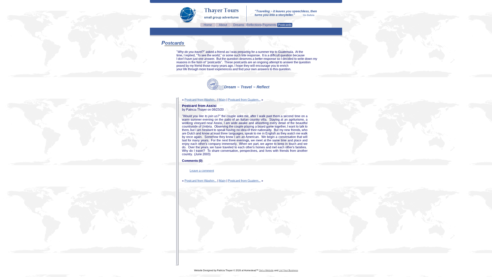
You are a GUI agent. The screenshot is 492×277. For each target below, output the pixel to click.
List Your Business (288, 270)
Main (222, 99)
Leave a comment (202, 170)
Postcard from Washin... (200, 99)
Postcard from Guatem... (244, 99)
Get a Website (266, 270)
